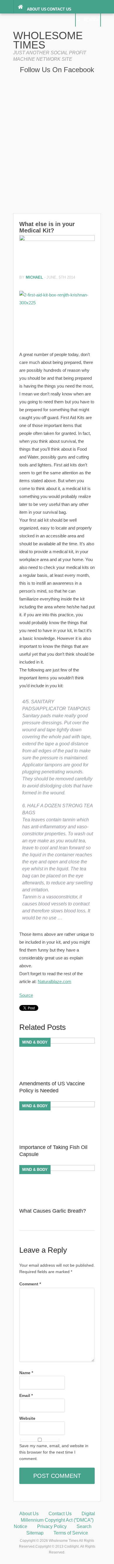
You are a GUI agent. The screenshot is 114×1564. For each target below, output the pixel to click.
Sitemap (35, 1532)
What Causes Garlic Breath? (52, 1211)
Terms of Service (70, 1532)
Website (27, 1418)
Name (26, 1372)
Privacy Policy (52, 1526)
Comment (30, 1284)
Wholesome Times (48, 40)
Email (26, 1395)
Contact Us (59, 9)
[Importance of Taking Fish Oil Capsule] (57, 1105)
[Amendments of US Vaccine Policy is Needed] (57, 1042)
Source (26, 995)
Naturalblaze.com (54, 981)
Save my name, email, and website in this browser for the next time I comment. (53, 1452)
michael (34, 277)
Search (91, 20)
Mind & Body (35, 1042)
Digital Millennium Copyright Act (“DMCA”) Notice (54, 1520)
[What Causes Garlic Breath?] (57, 1169)
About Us (36, 9)
